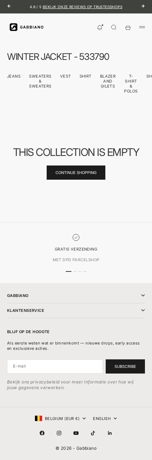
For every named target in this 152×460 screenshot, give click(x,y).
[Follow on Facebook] (42, 433)
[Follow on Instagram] (59, 433)
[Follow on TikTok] (93, 433)
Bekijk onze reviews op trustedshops (82, 7)
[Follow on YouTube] (76, 433)
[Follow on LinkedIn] (110, 433)
